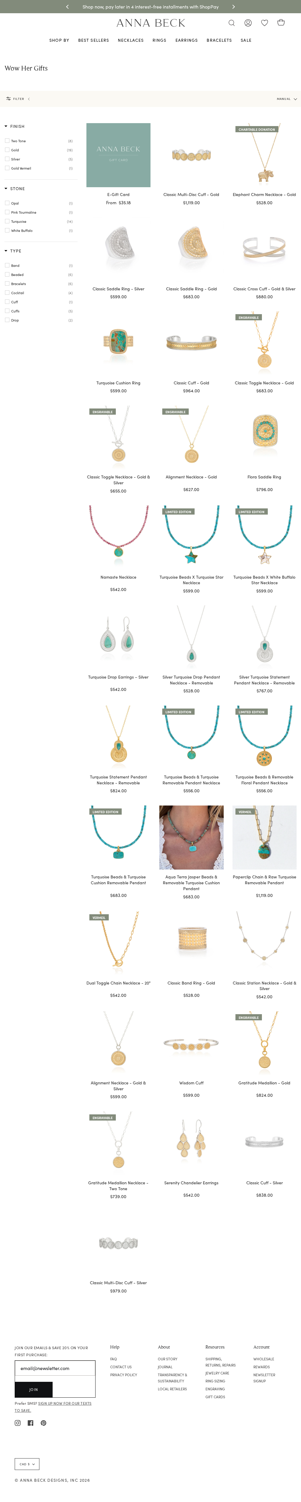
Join (33, 1389)
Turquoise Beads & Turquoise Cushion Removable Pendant (118, 879)
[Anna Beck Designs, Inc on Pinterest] (43, 1422)
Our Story (167, 1359)
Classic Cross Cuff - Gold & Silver (264, 289)
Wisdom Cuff (191, 1083)
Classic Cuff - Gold (191, 383)
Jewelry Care (217, 1373)
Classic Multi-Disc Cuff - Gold (191, 194)
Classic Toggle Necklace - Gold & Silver (118, 479)
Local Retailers (172, 1389)
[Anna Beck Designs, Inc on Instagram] (18, 1422)
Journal (165, 1366)
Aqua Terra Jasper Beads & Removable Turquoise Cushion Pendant (191, 882)
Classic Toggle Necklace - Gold (264, 383)
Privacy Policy (123, 1374)
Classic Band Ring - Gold (191, 983)
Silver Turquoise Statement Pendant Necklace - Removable (264, 680)
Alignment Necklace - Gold (191, 477)
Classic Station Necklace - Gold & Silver (264, 986)
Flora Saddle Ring (264, 477)
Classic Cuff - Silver (264, 1182)
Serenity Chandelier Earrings (191, 1182)
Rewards (261, 1366)
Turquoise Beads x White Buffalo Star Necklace (264, 580)
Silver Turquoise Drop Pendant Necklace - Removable (191, 680)
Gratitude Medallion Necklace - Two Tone (118, 1185)
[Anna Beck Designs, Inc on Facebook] (31, 1422)
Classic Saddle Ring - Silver (118, 289)
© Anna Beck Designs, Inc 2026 (52, 1480)
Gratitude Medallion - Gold (264, 1083)
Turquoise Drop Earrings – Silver (118, 677)
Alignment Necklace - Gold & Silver (118, 1085)
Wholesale (263, 1359)
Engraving (215, 1389)
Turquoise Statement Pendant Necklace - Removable (118, 780)
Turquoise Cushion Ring (118, 383)
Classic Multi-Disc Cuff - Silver (118, 1282)
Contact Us (121, 1366)
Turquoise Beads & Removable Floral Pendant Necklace (264, 780)
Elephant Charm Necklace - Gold (264, 194)
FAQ (113, 1359)
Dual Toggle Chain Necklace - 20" (118, 983)
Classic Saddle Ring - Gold (191, 289)
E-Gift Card (118, 194)
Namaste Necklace (118, 577)
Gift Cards (215, 1396)
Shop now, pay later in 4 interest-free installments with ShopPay (151, 7)
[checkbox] (42, 140)
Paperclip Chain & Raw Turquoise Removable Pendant (264, 879)
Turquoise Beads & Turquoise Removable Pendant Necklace (191, 780)
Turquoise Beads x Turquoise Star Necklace (191, 580)
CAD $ (25, 1464)
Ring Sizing (215, 1381)
